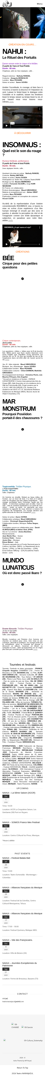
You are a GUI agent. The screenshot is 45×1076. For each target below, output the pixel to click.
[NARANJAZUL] (7, 3)
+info (11, 102)
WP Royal (28, 1061)
